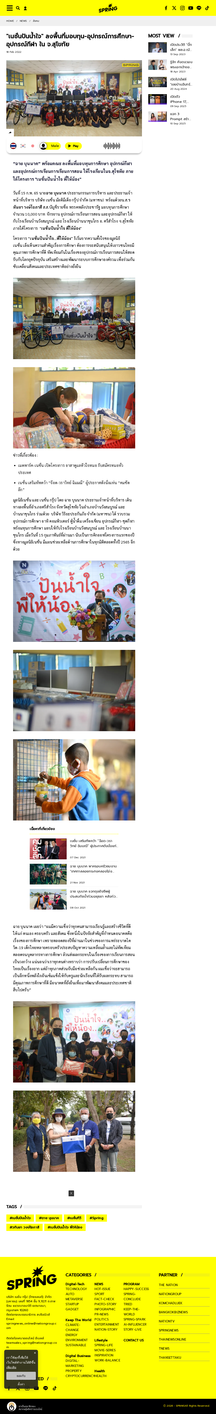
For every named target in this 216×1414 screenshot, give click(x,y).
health (100, 1376)
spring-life (103, 1345)
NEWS (23, 21)
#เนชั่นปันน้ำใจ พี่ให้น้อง (65, 1227)
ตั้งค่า (21, 1384)
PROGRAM (132, 1284)
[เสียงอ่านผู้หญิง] (50, 146)
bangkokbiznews (173, 1312)
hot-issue (102, 1289)
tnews (164, 1348)
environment (77, 1340)
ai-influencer (135, 1324)
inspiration (103, 1355)
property (74, 1371)
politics (101, 1319)
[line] (32, 133)
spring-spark (135, 1319)
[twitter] (25, 132)
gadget (72, 1309)
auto (70, 1294)
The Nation (168, 1285)
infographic (105, 1309)
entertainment (106, 1324)
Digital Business (78, 1356)
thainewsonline (172, 1339)
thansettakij (170, 1357)
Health (99, 1371)
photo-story (105, 1304)
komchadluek (170, 1303)
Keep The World (78, 1320)
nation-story (105, 1329)
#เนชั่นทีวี (74, 1218)
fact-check (104, 1299)
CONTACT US (134, 1340)
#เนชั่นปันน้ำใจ (20, 1218)
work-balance (107, 1360)
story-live (133, 1329)
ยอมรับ (21, 1375)
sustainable (76, 1345)
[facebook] (18, 133)
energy (72, 1335)
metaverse (74, 1299)
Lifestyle (101, 1340)
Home (10, 21)
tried (128, 1304)
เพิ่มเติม (11, 1367)
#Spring (96, 1218)
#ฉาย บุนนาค (49, 1218)
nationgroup (170, 1294)
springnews (168, 1330)
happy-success (136, 1289)
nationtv (167, 1321)
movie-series (104, 1350)
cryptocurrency (80, 1376)
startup (72, 1304)
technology (76, 1289)
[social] (166, 8)
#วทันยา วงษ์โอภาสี (24, 1227)
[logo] (108, 8)
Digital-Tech (75, 1284)
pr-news (101, 1314)
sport (99, 1294)
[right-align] (17, 8)
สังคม (36, 21)
